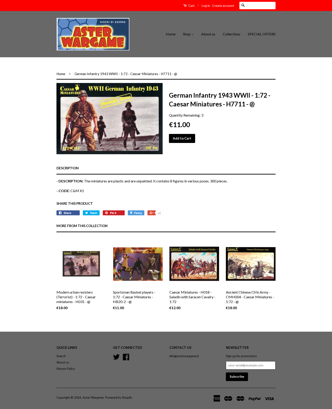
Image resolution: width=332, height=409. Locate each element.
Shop (187, 34)
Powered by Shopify (118, 397)
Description (67, 168)
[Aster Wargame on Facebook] (126, 356)
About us (208, 34)
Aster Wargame (93, 397)
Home (170, 34)
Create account (223, 5)
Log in (206, 5)
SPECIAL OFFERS (262, 34)
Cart (191, 5)
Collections (231, 34)
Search (61, 356)
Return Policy (65, 368)
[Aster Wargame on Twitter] (116, 356)
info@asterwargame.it (184, 356)
